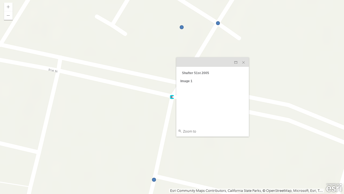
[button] (8, 7)
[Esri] (334, 188)
